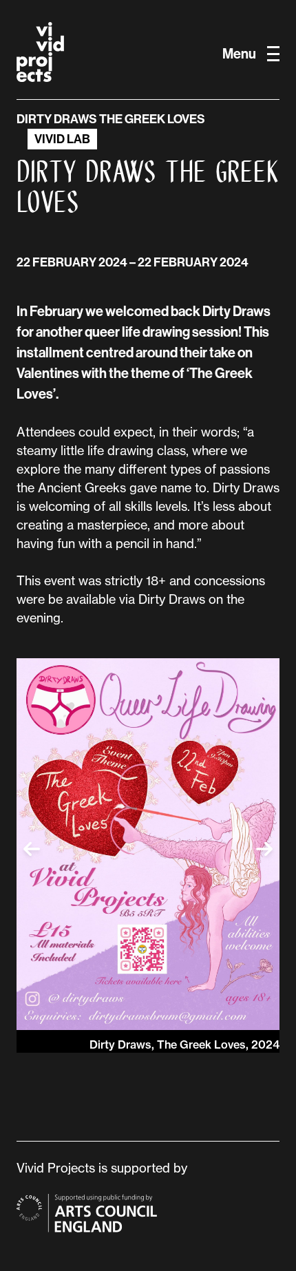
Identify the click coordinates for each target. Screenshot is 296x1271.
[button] (31, 849)
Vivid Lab (62, 139)
